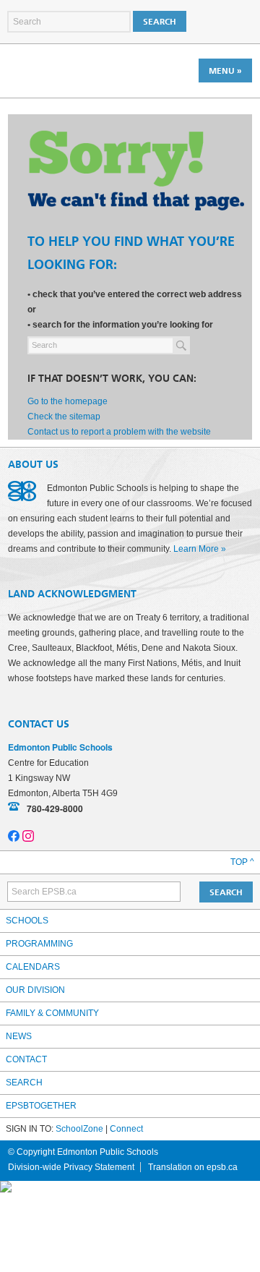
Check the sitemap (63, 416)
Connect (126, 1129)
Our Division (35, 990)
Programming (39, 944)
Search (24, 1082)
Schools (27, 920)
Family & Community (52, 1013)
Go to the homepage (67, 401)
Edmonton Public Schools (71, 70)
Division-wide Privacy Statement (71, 1167)
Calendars (33, 967)
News (19, 1036)
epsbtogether (41, 1106)
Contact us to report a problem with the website (119, 432)
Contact (26, 1059)
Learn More (196, 549)
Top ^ (242, 862)
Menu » (225, 71)
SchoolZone (79, 1129)
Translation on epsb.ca (193, 1167)
